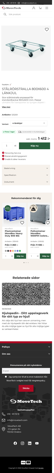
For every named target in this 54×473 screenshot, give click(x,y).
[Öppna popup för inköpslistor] (46, 29)
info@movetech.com (29, 3)
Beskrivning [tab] (9, 168)
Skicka (26, 388)
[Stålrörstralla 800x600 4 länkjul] (26, 48)
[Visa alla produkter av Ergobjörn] (6, 84)
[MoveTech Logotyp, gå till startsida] (11, 8)
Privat (41, 4)
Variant (5, 124)
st (15, 145)
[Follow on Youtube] (36, 443)
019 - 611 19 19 (11, 3)
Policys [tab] (6, 347)
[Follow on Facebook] (15, 443)
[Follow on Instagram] (22, 443)
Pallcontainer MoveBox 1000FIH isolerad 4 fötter (40, 233)
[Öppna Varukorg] (40, 8)
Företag (42, 1)
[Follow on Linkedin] (29, 443)
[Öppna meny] (47, 8)
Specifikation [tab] (10, 175)
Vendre (41, 468)
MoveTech (9, 229)
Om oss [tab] (6, 354)
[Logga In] (33, 8)
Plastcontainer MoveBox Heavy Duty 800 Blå (14, 233)
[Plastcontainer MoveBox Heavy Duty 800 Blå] (14, 215)
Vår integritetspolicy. (36, 380)
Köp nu (35, 146)
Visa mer (6, 107)
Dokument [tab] (9, 182)
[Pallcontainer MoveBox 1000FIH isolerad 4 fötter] (40, 215)
